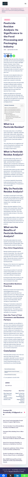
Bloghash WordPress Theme (16, 471)
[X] (8, 56)
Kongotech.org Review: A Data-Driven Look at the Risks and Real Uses (13, 448)
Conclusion (6, 120)
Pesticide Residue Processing (10, 374)
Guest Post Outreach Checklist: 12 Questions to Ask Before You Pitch (12, 443)
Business (7, 8)
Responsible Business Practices (12, 116)
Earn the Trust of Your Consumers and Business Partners (13, 118)
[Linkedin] (11, 56)
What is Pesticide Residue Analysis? (12, 109)
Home (3, 8)
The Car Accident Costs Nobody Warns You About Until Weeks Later (13, 426)
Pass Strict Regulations (10, 114)
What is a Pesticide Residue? (10, 107)
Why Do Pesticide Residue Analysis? (12, 110)
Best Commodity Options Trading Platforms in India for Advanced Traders (13, 437)
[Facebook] (5, 56)
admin (7, 383)
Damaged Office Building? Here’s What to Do (13, 432)
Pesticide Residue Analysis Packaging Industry (12, 372)
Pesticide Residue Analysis (10, 369)
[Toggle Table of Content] (21, 105)
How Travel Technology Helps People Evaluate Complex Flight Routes (13, 421)
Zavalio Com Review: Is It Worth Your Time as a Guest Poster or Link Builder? (13, 454)
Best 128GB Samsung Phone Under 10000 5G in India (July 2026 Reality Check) (12, 460)
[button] (8, 385)
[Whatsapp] (14, 56)
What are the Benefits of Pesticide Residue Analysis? (12, 112)
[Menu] (25, 3)
